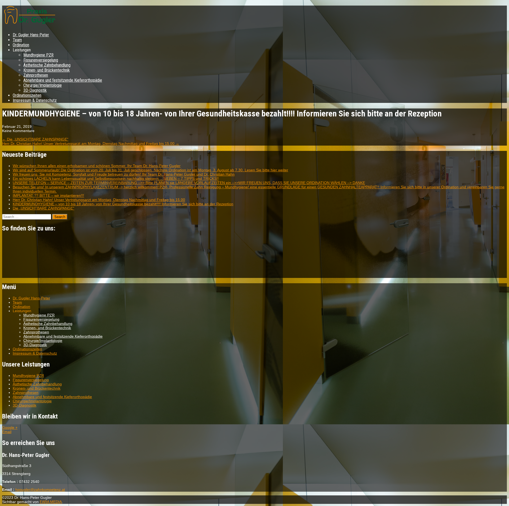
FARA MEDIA (51, 502)
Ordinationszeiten (27, 95)
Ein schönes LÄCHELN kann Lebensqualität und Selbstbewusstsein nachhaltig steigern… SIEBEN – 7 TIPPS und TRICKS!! (116, 178)
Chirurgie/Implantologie (42, 85)
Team (17, 39)
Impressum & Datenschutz (35, 100)
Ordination (21, 44)
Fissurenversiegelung (40, 60)
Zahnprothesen (35, 75)
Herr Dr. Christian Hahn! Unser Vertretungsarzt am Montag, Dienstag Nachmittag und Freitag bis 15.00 (90, 143)
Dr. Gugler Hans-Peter (31, 34)
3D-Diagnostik (35, 90)
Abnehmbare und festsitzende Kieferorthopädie (62, 80)
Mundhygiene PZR (38, 55)
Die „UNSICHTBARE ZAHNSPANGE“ (35, 139)
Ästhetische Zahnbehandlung (47, 65)
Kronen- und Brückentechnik (46, 70)
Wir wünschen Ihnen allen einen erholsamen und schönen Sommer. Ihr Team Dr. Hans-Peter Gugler (97, 166)
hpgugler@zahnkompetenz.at (40, 489)
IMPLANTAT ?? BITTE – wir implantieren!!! (48, 195)
